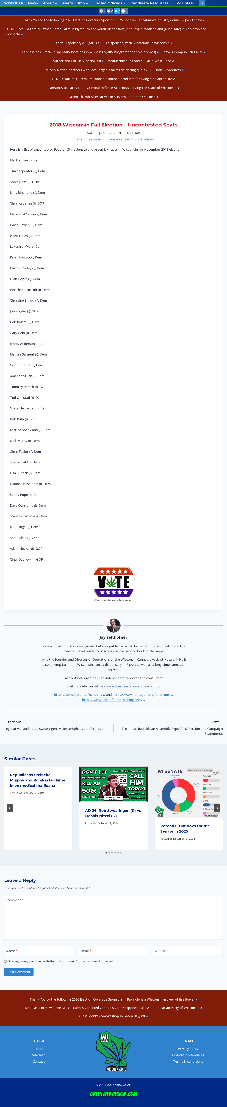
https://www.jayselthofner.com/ (78, 694)
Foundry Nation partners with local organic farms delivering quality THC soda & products (112, 70)
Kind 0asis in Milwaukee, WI (46, 1008)
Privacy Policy (188, 1049)
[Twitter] (117, 11)
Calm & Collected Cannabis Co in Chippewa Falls (109, 1008)
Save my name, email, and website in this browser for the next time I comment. (61, 961)
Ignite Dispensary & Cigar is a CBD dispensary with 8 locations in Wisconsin (112, 43)
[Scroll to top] (218, 1048)
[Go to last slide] (10, 808)
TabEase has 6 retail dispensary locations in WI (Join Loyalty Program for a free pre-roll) (89, 52)
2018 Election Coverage (88, 139)
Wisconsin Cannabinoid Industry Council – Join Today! (161, 20)
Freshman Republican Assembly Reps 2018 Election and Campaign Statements (172, 728)
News (33, 3)
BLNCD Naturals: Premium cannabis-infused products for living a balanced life (112, 79)
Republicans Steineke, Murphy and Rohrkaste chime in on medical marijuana (37, 780)
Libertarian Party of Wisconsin (176, 1008)
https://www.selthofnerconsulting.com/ (112, 700)
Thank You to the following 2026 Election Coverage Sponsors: (69, 20)
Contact (39, 1061)
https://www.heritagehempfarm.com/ (141, 694)
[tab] (106, 852)
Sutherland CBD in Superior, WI (77, 61)
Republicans (146, 139)
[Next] (217, 808)
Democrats (114, 139)
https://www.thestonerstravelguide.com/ (126, 686)
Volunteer (185, 3)
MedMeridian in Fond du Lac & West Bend (139, 61)
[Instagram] (124, 11)
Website (161, 951)
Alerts (67, 3)
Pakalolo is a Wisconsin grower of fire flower (161, 999)
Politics (130, 139)
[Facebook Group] (110, 11)
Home (38, 1049)
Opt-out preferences (188, 1055)
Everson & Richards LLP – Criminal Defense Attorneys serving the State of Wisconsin (112, 88)
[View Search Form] (202, 3)
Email (85, 951)
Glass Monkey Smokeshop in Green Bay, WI (112, 1016)
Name (12, 951)
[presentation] (113, 784)
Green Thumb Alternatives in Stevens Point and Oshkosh (112, 97)
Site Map (39, 1055)
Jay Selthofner (107, 133)
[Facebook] (102, 11)
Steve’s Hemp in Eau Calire (182, 52)
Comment (15, 900)
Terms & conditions (188, 1061)
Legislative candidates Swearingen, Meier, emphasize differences (53, 725)
